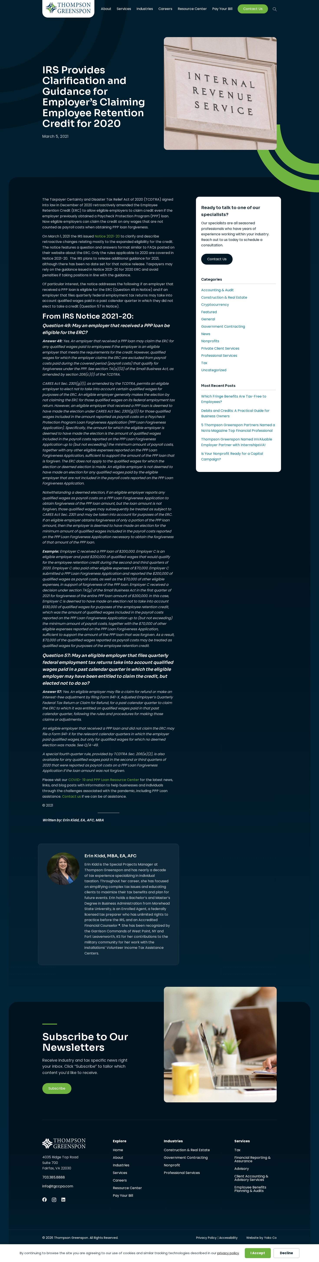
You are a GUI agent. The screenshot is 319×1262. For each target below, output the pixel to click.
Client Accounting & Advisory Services (251, 1178)
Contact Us (253, 9)
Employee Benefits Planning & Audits (250, 1189)
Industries (144, 8)
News (205, 333)
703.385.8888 (53, 1177)
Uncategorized (213, 370)
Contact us (71, 796)
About (106, 8)
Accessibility (228, 1237)
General (208, 319)
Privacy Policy (206, 1237)
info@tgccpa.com (57, 1186)
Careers (165, 8)
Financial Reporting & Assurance (252, 1160)
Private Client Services (220, 348)
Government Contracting (223, 326)
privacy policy (228, 1253)
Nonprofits (210, 341)
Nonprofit (172, 1166)
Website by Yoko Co (261, 1238)
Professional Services (219, 355)
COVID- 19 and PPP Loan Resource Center (103, 779)
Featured (209, 311)
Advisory (241, 1169)
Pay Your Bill (222, 9)
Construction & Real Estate (224, 297)
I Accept (257, 1253)
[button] (275, 9)
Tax (204, 362)
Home (118, 1150)
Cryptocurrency (215, 304)
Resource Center (192, 8)
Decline (286, 1253)
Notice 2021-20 (107, 236)
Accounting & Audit (217, 290)
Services (124, 8)
